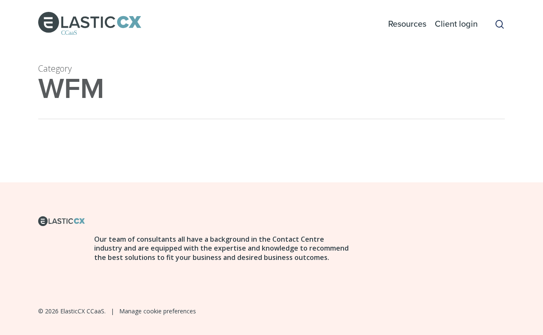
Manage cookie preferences (157, 311)
